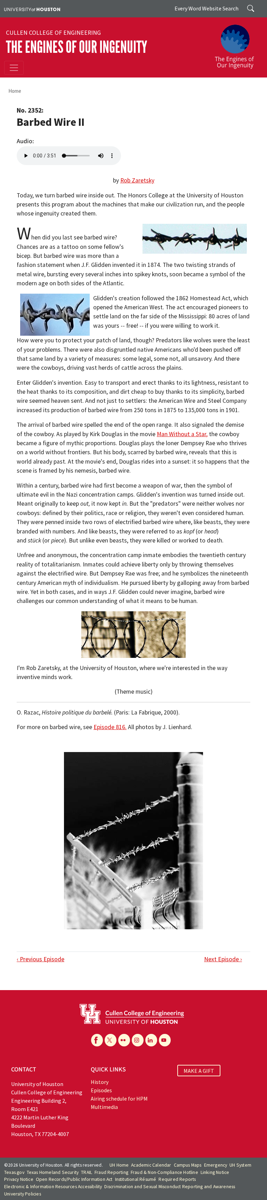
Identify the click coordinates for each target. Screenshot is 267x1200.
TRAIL (86, 1172)
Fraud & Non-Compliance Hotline (164, 1172)
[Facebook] (97, 1040)
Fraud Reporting (111, 1172)
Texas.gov (14, 1172)
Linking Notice (215, 1172)
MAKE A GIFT (199, 1070)
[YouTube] (165, 1040)
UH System (240, 1165)
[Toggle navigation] (14, 68)
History (99, 1081)
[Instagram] (138, 1040)
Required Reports (177, 1179)
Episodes (101, 1090)
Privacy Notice (18, 1179)
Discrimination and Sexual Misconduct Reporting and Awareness (169, 1187)
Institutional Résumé (135, 1179)
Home (14, 91)
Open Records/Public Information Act (74, 1179)
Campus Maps (188, 1165)
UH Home (119, 1165)
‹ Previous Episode (40, 959)
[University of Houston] (32, 8)
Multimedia (104, 1106)
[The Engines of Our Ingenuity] (237, 43)
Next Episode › (223, 959)
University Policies (22, 1194)
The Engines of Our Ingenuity (76, 47)
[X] (110, 1040)
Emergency (215, 1165)
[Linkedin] (151, 1040)
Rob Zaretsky (137, 180)
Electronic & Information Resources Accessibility (53, 1187)
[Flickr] (124, 1040)
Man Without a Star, (182, 434)
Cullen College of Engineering (53, 32)
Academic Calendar (151, 1165)
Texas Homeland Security (53, 1172)
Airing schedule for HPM (119, 1098)
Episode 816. (110, 727)
